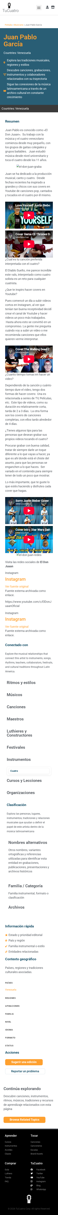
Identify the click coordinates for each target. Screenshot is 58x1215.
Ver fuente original (17, 586)
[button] (39, 7)
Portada (8, 25)
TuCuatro (10, 10)
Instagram (15, 579)
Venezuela (24, 53)
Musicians (18, 25)
